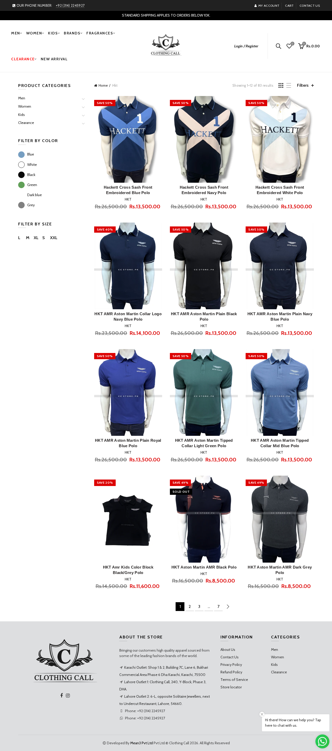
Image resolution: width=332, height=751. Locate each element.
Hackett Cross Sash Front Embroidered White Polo (279, 190)
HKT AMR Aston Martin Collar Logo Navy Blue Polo (128, 316)
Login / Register (246, 46)
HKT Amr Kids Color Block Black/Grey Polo (128, 570)
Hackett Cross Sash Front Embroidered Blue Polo (128, 190)
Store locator (231, 687)
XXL (53, 237)
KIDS (53, 33)
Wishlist (292, 43)
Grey (31, 205)
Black (31, 174)
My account (268, 6)
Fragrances (99, 33)
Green (32, 184)
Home (103, 85)
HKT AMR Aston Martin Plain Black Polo (204, 316)
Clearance (26, 122)
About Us (227, 649)
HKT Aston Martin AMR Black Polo (204, 567)
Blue (30, 154)
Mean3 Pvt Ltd (141, 743)
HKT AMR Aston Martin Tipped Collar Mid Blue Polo (280, 443)
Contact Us (229, 657)
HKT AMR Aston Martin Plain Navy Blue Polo (279, 316)
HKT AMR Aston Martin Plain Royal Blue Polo (128, 443)
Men (21, 98)
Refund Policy (231, 672)
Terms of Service (234, 679)
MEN (15, 33)
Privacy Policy (231, 664)
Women (24, 106)
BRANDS (72, 33)
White (32, 164)
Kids (21, 114)
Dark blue (34, 195)
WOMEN (34, 33)
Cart (289, 6)
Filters (303, 85)
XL (36, 237)
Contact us (310, 6)
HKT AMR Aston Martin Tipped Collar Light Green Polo (204, 443)
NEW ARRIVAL (54, 59)
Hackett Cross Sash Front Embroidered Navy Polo (204, 190)
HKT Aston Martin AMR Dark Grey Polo (280, 570)
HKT (128, 199)
